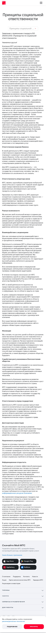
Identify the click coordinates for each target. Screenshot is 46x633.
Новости (35, 577)
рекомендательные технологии (13, 621)
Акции (4, 580)
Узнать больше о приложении (12, 555)
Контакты (26, 577)
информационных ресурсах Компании (17, 493)
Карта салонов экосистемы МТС (20, 580)
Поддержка (17, 577)
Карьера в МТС (38, 580)
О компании (6, 577)
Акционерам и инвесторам (11, 583)
